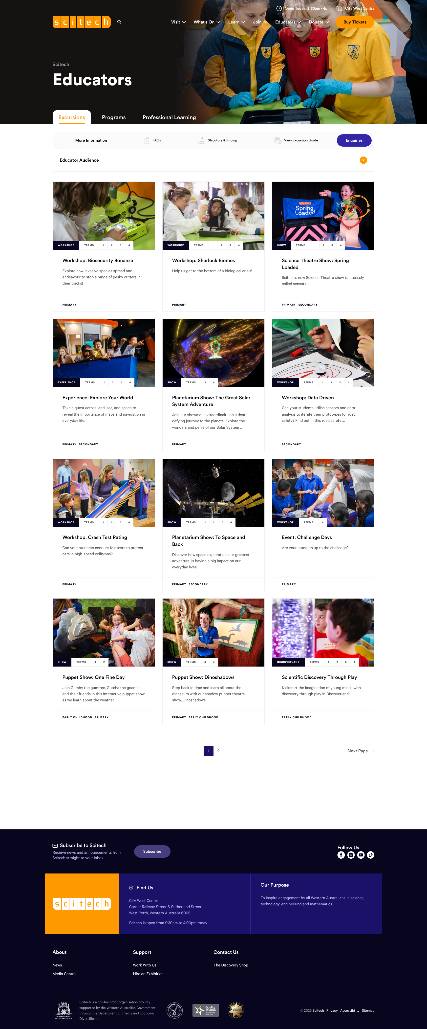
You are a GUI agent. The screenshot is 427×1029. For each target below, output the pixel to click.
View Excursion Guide (301, 140)
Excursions (72, 117)
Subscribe (152, 851)
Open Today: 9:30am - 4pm (308, 8)
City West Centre (359, 8)
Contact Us (226, 952)
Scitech (61, 64)
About (60, 952)
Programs (114, 117)
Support (142, 952)
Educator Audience (79, 160)
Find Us (144, 888)
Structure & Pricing (222, 140)
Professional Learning (169, 117)
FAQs (156, 140)
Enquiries (354, 140)
